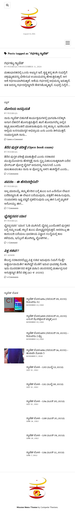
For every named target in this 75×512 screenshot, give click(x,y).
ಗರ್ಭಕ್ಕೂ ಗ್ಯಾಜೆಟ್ (14, 63)
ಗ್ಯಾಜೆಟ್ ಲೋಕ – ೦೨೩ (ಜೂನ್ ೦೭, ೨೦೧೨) (45, 452)
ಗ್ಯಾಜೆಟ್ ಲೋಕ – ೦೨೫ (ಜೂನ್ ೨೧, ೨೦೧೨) (45, 418)
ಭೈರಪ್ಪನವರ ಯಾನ (15, 216)
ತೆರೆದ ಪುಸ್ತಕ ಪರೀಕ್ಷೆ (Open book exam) (28, 147)
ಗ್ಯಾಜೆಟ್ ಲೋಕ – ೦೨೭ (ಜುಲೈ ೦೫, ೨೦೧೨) (44, 384)
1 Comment (12, 242)
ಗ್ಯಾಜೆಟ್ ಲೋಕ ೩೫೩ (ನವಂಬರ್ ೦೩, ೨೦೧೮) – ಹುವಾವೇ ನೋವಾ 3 (47, 351)
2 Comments (12, 173)
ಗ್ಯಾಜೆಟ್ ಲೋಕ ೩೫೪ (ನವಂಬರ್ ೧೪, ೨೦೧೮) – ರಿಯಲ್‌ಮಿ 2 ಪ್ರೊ (47, 334)
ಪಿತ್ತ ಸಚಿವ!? (11, 250)
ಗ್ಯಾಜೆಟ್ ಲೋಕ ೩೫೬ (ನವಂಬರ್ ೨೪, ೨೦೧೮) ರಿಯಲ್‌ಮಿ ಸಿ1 (46, 300)
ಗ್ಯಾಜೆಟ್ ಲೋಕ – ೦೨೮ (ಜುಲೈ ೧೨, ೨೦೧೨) (44, 367)
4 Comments (12, 277)
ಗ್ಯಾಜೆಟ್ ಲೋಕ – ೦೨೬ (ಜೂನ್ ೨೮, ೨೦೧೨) (45, 401)
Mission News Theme (27, 507)
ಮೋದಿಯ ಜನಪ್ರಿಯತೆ (17, 108)
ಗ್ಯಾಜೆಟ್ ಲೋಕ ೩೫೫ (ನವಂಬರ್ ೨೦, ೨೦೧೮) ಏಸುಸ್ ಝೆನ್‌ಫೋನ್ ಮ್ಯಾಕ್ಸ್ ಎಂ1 (46, 317)
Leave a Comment (15, 139)
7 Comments (12, 208)
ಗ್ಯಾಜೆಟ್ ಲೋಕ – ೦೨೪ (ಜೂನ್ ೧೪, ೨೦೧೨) (45, 435)
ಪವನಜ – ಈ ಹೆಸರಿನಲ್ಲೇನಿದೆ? (21, 182)
